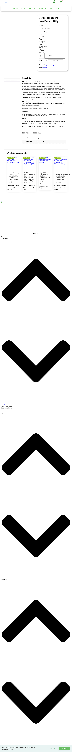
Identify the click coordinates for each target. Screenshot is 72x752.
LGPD (11, 749)
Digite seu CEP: (43, 60)
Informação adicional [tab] (11, 80)
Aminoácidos (48, 65)
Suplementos (55, 65)
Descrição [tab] (8, 77)
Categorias (32, 8)
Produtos (23, 8)
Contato (57, 8)
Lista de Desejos (42, 8)
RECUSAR (52, 748)
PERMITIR (64, 748)
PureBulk (44, 67)
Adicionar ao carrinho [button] (13, 185)
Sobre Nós (15, 8)
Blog (51, 8)
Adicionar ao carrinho (55, 56)
